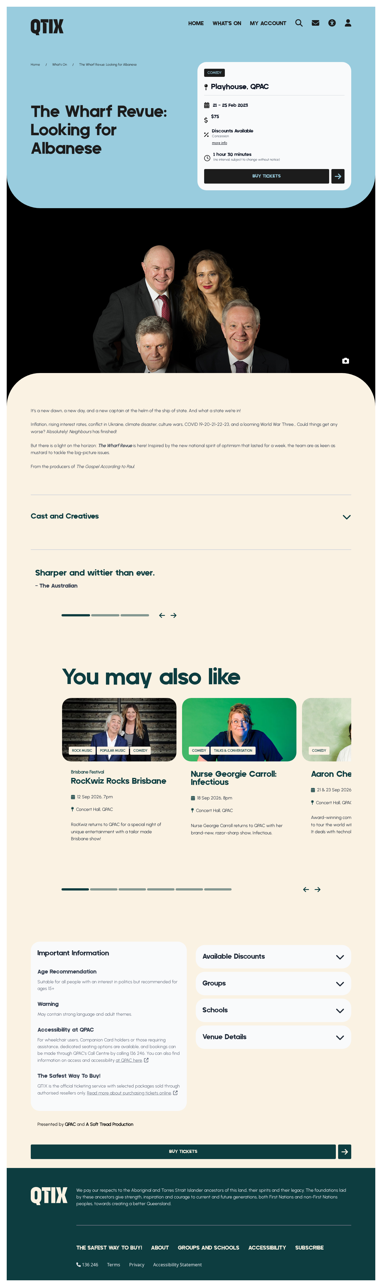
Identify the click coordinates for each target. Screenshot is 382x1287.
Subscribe (309, 1248)
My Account (268, 23)
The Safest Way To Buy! (109, 1248)
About (160, 1248)
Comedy (214, 73)
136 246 (137, 1053)
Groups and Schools (208, 1248)
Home (196, 23)
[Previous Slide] (306, 889)
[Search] (299, 23)
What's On (227, 23)
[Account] (348, 23)
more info (219, 143)
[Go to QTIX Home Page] (47, 27)
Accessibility (267, 1248)
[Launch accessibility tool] (332, 23)
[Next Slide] (317, 889)
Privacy (136, 1265)
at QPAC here (129, 1060)
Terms (113, 1265)
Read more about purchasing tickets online (129, 1093)
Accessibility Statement (177, 1265)
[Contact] (315, 23)
